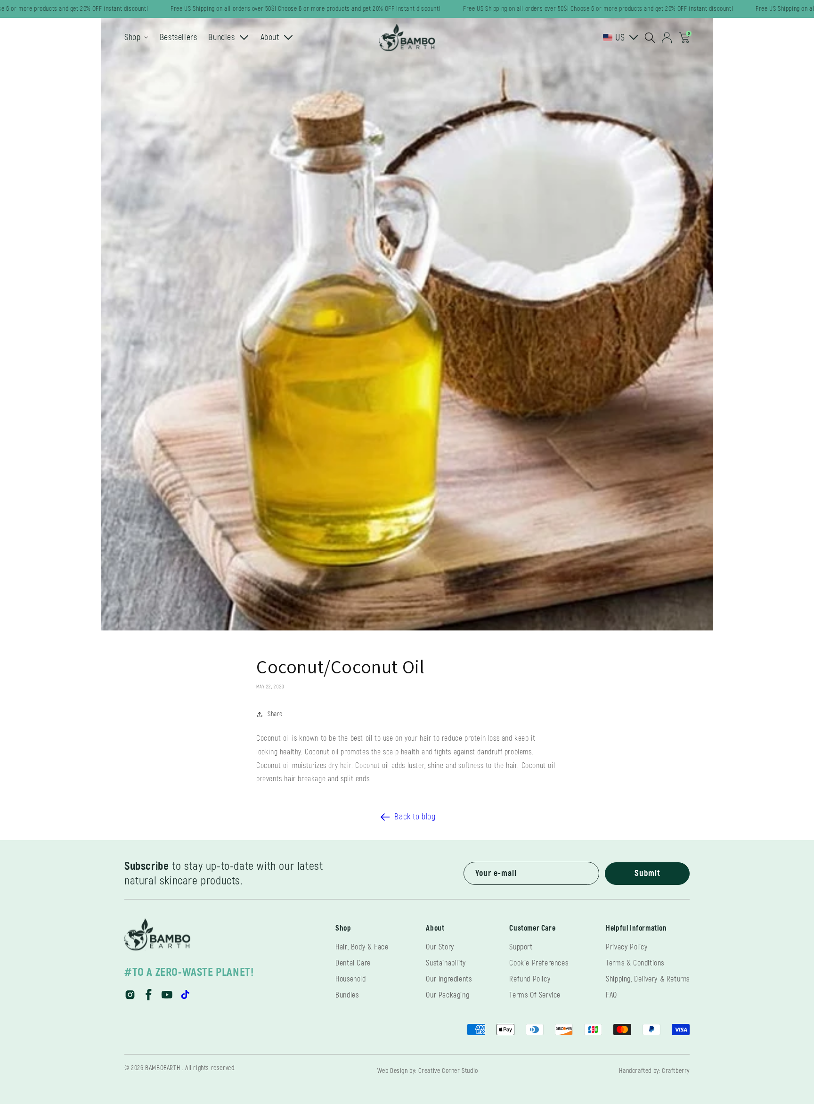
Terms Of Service (535, 995)
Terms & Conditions (635, 963)
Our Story (440, 947)
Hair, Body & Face (361, 947)
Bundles (346, 995)
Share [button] (275, 714)
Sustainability (445, 963)
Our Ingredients (449, 979)
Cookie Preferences (538, 963)
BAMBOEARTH (162, 1068)
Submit (647, 873)
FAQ (611, 995)
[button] (650, 37)
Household (350, 979)
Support (520, 947)
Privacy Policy (626, 947)
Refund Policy (529, 979)
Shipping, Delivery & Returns (648, 979)
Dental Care (353, 963)
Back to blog (414, 816)
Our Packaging (447, 995)
